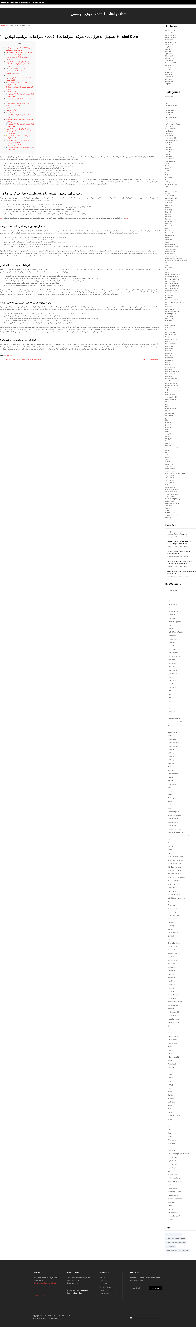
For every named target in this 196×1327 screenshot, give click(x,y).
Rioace (167, 450)
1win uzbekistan (170, 129)
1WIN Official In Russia (172, 124)
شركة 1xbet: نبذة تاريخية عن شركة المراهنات (19, 52)
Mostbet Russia (170, 374)
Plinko (167, 420)
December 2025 (170, 35)
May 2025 (168, 51)
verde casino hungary (172, 489)
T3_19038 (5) (169, 478)
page (167, 404)
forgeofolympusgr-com (172, 311)
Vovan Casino (169, 496)
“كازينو (8, 75)
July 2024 (168, 67)
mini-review (169, 346)
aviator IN (168, 203)
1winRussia (169, 131)
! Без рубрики (169, 96)
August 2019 (169, 84)
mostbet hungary (170, 367)
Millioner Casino (170, 344)
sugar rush (168, 466)
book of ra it (169, 233)
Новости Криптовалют (172, 503)
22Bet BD (168, 166)
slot (166, 455)
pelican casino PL (171, 408)
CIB (166, 265)
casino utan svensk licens (173, 258)
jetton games (170, 1246)
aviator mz (168, 207)
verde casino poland (171, 492)
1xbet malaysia (170, 149)
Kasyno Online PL (171, 334)
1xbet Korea (169, 145)
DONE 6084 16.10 (171, 293)
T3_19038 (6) (169, 480)
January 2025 (169, 61)
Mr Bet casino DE (171, 378)
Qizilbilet (168, 434)
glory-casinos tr (170, 325)
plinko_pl (168, 427)
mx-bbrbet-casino (171, 383)
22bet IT (168, 168)
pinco (167, 418)
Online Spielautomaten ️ (150, 360)
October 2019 (169, 81)
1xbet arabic (169, 136)
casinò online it (170, 253)
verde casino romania (172, 494)
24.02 (167, 170)
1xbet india (168, 143)
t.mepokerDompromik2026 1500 (175, 473)
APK (166, 186)
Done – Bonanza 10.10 (172, 274)
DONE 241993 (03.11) (172, 281)
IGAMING (168, 328)
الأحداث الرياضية (11, 91)
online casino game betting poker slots (177, 1250)
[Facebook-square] (92, 1318)
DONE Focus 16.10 (171, 300)
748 (166, 175)
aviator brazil (169, 196)
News (167, 388)
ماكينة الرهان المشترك (12, 73)
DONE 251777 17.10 (172, 286)
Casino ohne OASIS (171, 247)
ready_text (168, 439)
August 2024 (169, 65)
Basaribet (168, 217)
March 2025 (169, 56)
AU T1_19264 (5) (171, 191)
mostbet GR (169, 365)
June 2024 (168, 70)
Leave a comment (184, 537)
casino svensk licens (172, 256)
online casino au (170, 395)
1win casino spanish (171, 117)
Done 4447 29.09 (171, 291)
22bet (167, 163)
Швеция (168, 517)
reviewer (168, 445)
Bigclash (168, 223)
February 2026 (170, 30)
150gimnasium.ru (171, 105)
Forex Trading (169, 309)
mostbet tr (168, 376)
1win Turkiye (169, 126)
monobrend (169, 358)
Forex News (169, 307)
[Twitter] (96, 1318)
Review (167, 441)
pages (167, 406)
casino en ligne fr (170, 244)
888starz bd (169, 177)
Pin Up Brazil (169, 413)
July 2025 (168, 47)
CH (166, 263)
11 (166, 101)
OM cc (167, 392)
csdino (167, 270)
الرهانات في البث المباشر (13, 55)
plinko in (168, 422)
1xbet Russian (170, 159)
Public (167, 432)
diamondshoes (26, 25)
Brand (167, 237)
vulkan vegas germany (172, 499)
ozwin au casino (170, 399)
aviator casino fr (170, 200)
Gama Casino (169, 316)
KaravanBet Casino (171, 332)
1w (166, 108)
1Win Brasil (169, 112)
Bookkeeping (169, 235)
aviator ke (168, 205)
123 (166, 103)
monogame (169, 360)
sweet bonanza (170, 469)
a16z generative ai (171, 182)
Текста (167, 508)
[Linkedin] (100, 1318)
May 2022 (168, 79)
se (166, 452)
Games (167, 323)
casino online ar (170, 251)
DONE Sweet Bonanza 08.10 (174, 302)
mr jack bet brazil (170, 381)
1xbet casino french (171, 140)
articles (167, 189)
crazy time (168, 267)
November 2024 (170, 63)
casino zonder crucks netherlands (176, 260)
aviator (167, 193)
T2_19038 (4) (169, 476)
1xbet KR (168, 147)
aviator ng (168, 210)
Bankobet (168, 214)
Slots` (167, 459)
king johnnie (169, 337)
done (167, 272)
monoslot (168, 362)
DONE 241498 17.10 (172, 279)
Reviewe (168, 443)
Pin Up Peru (169, 415)
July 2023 (168, 72)
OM (166, 390)
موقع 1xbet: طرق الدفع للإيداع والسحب (18, 61)
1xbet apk (168, 133)
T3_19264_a (169, 482)
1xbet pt (168, 154)
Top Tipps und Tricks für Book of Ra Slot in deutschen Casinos (22, 360)
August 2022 (169, 77)
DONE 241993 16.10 (172, 284)
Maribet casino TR (171, 339)
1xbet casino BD (170, 138)
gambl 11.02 (169, 318)
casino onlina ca (170, 249)
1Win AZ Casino (170, 110)
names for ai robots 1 (172, 385)
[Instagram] (104, 1318)
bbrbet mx (168, 221)
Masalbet (168, 341)
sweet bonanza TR (171, 471)
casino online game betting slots (176, 1238)
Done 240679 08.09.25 (172, 277)
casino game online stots (174, 1235)
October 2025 (169, 40)
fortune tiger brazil (171, 314)
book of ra (168, 230)
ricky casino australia (172, 448)
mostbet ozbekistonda (172, 371)
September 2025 (170, 42)
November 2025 (170, 37)
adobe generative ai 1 (172, 184)
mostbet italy (169, 369)
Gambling (168, 321)
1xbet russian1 (170, 161)
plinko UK (168, 425)
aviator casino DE (171, 198)
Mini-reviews (169, 348)
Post (166, 429)
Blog (166, 228)
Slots (167, 457)
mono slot (168, 353)
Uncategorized (170, 487)
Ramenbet (168, 436)
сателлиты (168, 506)
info (166, 330)
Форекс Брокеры (171, 513)
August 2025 (169, 44)
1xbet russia (169, 156)
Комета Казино (170, 501)
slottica (167, 462)
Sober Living (169, 464)
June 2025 (168, 49)
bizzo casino (169, 226)
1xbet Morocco (4, 25)
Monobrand (169, 355)
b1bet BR (168, 212)
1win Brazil (168, 115)
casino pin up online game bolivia (176, 1242)
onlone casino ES (171, 397)
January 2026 (169, 33)
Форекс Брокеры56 (171, 515)
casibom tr (168, 240)
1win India (168, 122)
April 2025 (168, 54)
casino (167, 242)
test (166, 485)
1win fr (167, 119)
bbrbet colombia (170, 219)
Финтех (167, 510)
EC (166, 304)
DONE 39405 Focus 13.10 (173, 288)
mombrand (168, 351)
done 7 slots (169, 297)
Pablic (167, 401)
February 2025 (170, 58)
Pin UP (167, 411)
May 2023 (168, 74)
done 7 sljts (169, 295)
